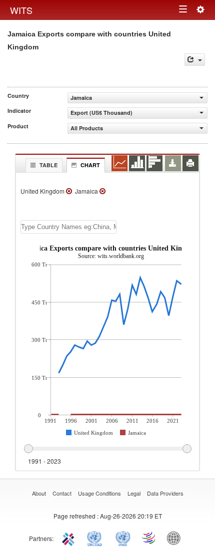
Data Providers (165, 493)
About (39, 493)
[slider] (107, 449)
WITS (21, 9)
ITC (70, 538)
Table (49, 165)
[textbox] (68, 227)
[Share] (194, 59)
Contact (62, 493)
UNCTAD (96, 538)
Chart (90, 165)
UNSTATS (123, 538)
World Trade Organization (150, 538)
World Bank (176, 538)
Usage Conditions (99, 493)
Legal (134, 493)
